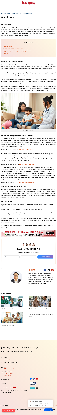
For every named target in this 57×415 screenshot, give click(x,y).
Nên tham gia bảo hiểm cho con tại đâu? (14, 52)
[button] (2, 3)
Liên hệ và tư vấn (8, 53)
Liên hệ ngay (9, 410)
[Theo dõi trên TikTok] (49, 270)
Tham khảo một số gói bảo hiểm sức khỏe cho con (17, 50)
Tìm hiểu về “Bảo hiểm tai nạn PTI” (38, 308)
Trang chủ (3, 13)
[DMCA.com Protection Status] (34, 388)
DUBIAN (32, 270)
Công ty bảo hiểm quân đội (8, 308)
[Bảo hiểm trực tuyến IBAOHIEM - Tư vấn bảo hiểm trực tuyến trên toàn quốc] (28, 3)
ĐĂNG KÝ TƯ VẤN (45, 257)
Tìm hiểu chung (7, 46)
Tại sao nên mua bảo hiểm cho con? (13, 48)
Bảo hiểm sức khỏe (13, 13)
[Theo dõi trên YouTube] (52, 270)
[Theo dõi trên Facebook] (45, 270)
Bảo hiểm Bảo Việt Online (8, 325)
